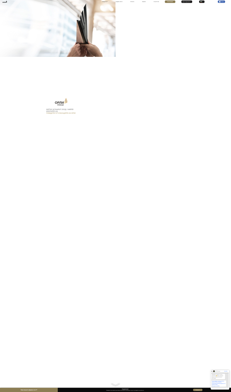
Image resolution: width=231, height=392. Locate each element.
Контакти (132, 1)
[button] (202, 1)
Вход (222, 1)
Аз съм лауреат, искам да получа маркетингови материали (218, 382)
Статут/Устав (156, 1)
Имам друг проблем (216, 385)
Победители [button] (104, 1)
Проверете (198, 389)
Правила (144, 1)
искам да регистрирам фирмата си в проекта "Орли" (218, 384)
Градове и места (119, 1)
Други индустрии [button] (186, 1)
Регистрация (170, 1)
